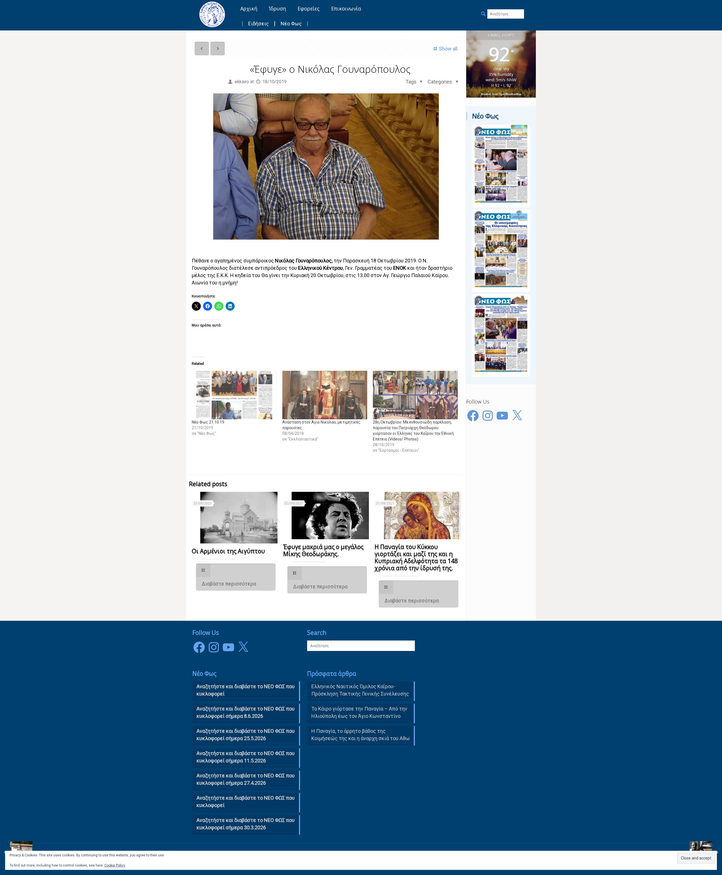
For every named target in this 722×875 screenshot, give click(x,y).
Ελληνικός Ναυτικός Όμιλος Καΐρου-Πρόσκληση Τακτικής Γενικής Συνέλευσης (360, 690)
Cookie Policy (114, 865)
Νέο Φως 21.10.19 (208, 422)
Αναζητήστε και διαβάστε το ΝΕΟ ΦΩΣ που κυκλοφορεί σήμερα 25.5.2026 (246, 734)
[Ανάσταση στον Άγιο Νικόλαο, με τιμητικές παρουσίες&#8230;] (324, 395)
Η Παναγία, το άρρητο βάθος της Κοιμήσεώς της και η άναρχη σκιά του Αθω (360, 734)
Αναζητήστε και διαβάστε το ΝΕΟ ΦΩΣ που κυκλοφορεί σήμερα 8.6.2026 (246, 712)
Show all (448, 49)
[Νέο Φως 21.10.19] (234, 395)
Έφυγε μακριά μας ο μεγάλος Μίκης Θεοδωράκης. (323, 550)
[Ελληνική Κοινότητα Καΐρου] (212, 14)
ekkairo (242, 81)
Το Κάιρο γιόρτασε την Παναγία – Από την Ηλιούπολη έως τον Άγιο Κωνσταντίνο (359, 712)
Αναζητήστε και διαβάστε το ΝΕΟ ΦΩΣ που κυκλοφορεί (246, 801)
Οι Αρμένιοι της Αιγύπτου (228, 551)
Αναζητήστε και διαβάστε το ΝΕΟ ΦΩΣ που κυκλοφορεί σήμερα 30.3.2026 (246, 823)
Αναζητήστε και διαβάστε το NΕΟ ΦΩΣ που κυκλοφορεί (246, 690)
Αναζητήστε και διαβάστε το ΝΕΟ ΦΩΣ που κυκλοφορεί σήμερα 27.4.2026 (246, 779)
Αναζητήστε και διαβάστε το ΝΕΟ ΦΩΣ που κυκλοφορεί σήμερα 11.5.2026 (246, 757)
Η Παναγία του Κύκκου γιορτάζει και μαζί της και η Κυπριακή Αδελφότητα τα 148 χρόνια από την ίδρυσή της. (416, 557)
